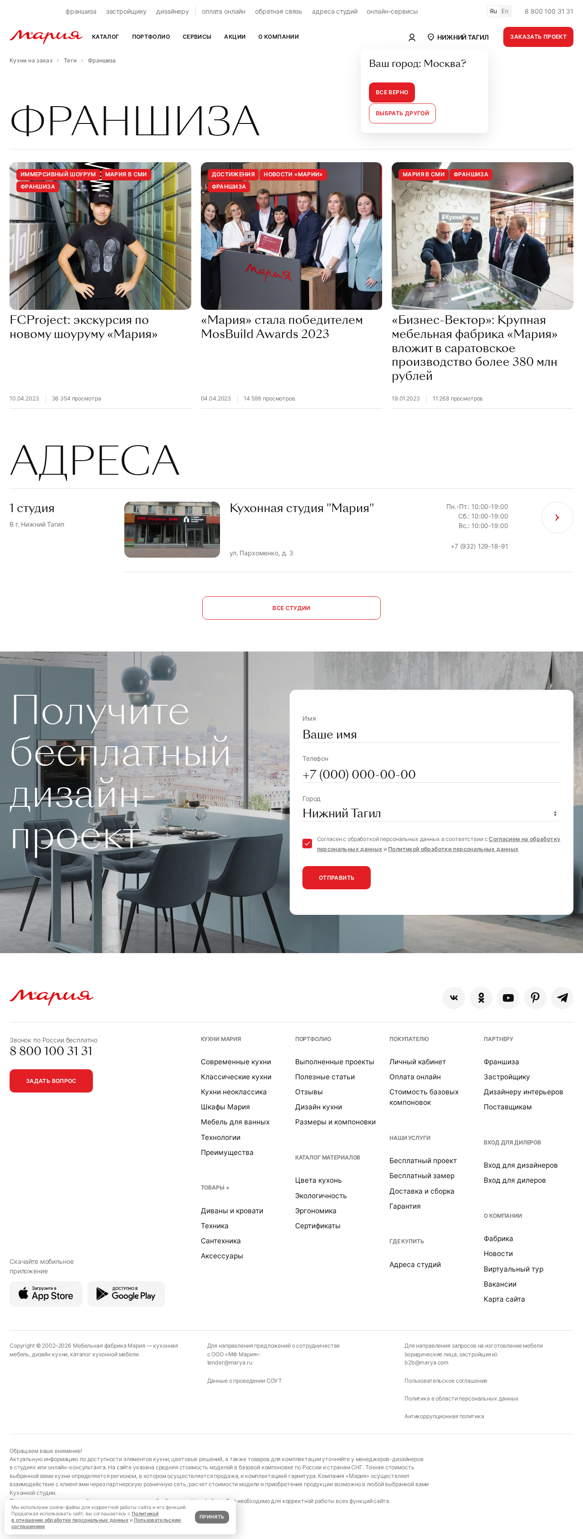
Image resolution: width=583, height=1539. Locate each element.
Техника (215, 1225)
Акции (234, 36)
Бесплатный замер (422, 1175)
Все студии (291, 608)
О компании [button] (278, 36)
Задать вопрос (51, 1080)
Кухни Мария (221, 1039)
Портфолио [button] (151, 36)
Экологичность (321, 1195)
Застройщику (507, 1076)
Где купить (406, 1241)
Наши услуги (409, 1137)
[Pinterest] (535, 998)
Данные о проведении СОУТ (244, 1380)
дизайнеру (172, 11)
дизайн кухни (49, 1354)
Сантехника (221, 1240)
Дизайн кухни (318, 1107)
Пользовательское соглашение (445, 1380)
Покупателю (409, 1039)
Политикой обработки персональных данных (453, 849)
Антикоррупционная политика (444, 1416)
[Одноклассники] (481, 998)
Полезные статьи (325, 1076)
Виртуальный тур (513, 1269)
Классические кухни (236, 1076)
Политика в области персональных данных (461, 1398)
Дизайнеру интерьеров (523, 1092)
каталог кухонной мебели (104, 1354)
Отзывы (309, 1092)
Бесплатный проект (423, 1160)
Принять (211, 1517)
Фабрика (498, 1238)
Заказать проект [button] (538, 36)
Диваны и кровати (232, 1210)
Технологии (220, 1137)
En (505, 11)
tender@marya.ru (229, 1362)
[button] (457, 37)
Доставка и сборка (422, 1191)
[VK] (454, 998)
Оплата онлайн (415, 1076)
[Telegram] (562, 998)
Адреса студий (415, 1264)
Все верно (392, 92)
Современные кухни (236, 1061)
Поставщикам (508, 1107)
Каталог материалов (327, 1157)
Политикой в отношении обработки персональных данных (85, 1517)
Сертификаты (318, 1225)
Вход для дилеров (512, 1142)
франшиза (81, 11)
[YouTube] (508, 998)
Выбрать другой (402, 113)
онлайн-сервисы (392, 11)
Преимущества (227, 1152)
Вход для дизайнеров (521, 1165)
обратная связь (278, 11)
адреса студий (334, 11)
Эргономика (316, 1210)
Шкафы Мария (225, 1107)
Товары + (215, 1187)
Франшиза (501, 1061)
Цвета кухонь (318, 1180)
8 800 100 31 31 (549, 11)
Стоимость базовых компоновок (424, 1097)
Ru (493, 11)
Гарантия (405, 1206)
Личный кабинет (417, 1061)
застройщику (126, 11)
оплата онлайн (223, 11)
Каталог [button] (105, 36)
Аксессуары (222, 1256)
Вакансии (500, 1284)
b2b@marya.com (426, 1362)
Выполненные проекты (334, 1061)
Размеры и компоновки (335, 1122)
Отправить (336, 877)
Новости (498, 1253)
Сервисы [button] (197, 36)
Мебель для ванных (235, 1122)
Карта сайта (504, 1299)
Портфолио (313, 1039)
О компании (503, 1215)
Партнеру (498, 1039)
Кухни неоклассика (234, 1092)
